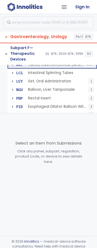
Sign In (82, 7)
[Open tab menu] (64, 7)
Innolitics (31, 241)
